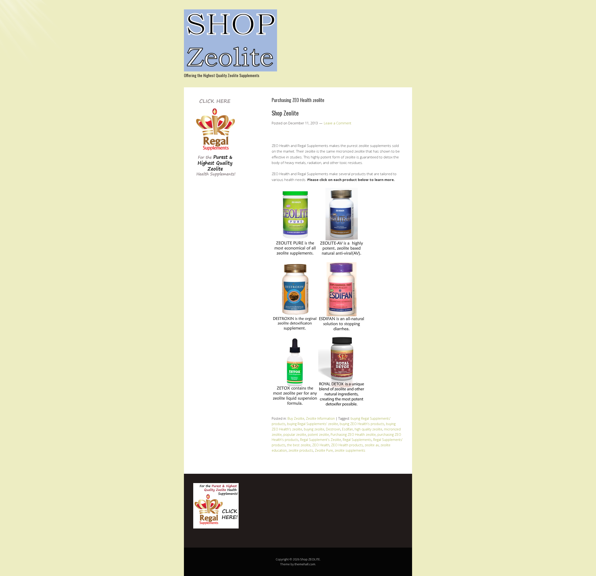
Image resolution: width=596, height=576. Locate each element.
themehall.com (305, 564)
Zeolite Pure (324, 450)
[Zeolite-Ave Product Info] (341, 259)
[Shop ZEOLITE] (230, 67)
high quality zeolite (368, 429)
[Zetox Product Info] (295, 407)
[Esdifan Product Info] (341, 333)
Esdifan (347, 429)
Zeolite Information (320, 418)
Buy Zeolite (296, 418)
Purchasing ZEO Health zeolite (353, 434)
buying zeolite (314, 429)
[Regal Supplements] (215, 179)
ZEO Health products (347, 445)
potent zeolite (318, 434)
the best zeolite (299, 445)
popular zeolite (294, 434)
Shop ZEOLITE (310, 559)
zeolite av (372, 445)
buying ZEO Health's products (362, 424)
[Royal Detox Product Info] (341, 407)
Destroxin (333, 429)
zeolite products (300, 450)
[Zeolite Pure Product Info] (295, 259)
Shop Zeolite (285, 112)
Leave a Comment (337, 123)
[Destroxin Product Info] (295, 333)
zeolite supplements (350, 450)
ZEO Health (320, 445)
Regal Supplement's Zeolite (320, 439)
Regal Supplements (357, 439)
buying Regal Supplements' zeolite (312, 424)
